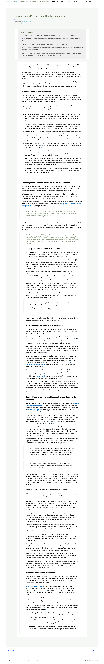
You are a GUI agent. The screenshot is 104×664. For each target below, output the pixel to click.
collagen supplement (67, 513)
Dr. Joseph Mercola (27, 21)
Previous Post (11, 651)
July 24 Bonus (19, 19)
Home (11, 660)
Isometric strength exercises (34, 586)
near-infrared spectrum (35, 410)
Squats (30, 620)
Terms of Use (36, 660)
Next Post (94, 651)
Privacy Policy (28, 660)
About (15, 660)
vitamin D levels (40, 376)
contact (20, 660)
